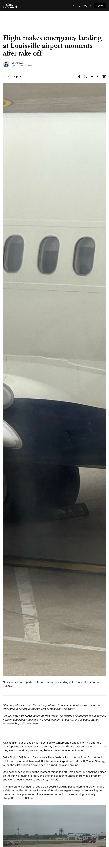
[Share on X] (85, 76)
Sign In (87, 5)
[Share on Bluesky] (104, 76)
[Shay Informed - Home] (22, 5)
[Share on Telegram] (98, 76)
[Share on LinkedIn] (92, 76)
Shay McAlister (19, 63)
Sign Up (100, 5)
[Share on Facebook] (79, 76)
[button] (73, 5)
